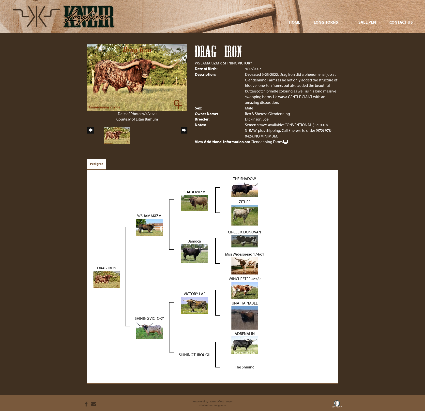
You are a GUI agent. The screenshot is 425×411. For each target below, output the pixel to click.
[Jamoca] (194, 252)
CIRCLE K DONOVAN (244, 231)
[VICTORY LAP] (194, 305)
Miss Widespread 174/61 (244, 254)
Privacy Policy (200, 401)
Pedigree (96, 164)
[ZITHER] (244, 214)
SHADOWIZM (194, 191)
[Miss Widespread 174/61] (244, 265)
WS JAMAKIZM (207, 63)
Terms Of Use (217, 401)
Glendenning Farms (267, 141)
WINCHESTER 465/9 (244, 278)
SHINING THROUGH (194, 354)
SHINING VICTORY (237, 63)
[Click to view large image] (137, 77)
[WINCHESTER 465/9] (244, 289)
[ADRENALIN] (244, 344)
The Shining (245, 367)
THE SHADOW (244, 178)
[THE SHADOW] (244, 188)
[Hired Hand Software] (337, 405)
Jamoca (194, 241)
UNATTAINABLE (245, 303)
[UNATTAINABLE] (244, 317)
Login (229, 401)
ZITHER (245, 201)
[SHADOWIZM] (194, 202)
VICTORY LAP (195, 293)
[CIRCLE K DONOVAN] (244, 240)
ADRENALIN (245, 333)
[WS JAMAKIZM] (149, 227)
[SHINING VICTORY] (149, 329)
